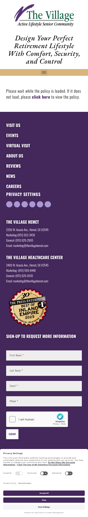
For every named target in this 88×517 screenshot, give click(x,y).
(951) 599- (24, 270)
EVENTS (12, 135)
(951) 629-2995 (24, 240)
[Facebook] (17, 204)
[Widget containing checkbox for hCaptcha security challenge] (37, 419)
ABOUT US (14, 156)
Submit (12, 434)
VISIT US (13, 125)
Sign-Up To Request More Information (41, 336)
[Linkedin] (9, 204)
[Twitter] (24, 204)
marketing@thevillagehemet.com (30, 245)
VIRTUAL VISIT (18, 145)
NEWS (10, 176)
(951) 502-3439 (26, 235)
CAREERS (13, 186)
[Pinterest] (40, 204)
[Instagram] (48, 204)
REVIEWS (13, 166)
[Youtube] (32, 204)
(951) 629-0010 (24, 275)
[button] (44, 72)
